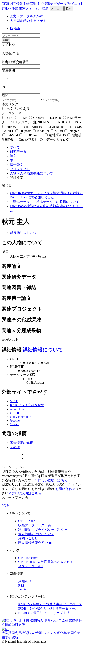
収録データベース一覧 (34, 525)
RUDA (62, 122)
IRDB (23, 117)
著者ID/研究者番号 (15, 62)
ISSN (5, 79)
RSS (21, 585)
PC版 (5, 505)
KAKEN (43, 131)
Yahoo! (14, 424)
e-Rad (59, 131)
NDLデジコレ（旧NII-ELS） (31, 122)
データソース (11, 113)
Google (15, 420)
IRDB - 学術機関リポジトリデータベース (48, 608)
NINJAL (12, 127)
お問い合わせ (65, 489)
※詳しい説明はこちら (51, 480)
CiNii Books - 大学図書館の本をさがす (46, 561)
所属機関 (8, 70)
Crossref (38, 117)
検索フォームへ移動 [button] (34, 8)
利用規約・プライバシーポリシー (43, 529)
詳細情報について (43, 349)
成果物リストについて (26, 232)
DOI (5, 87)
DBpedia (25, 131)
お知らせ (24, 581)
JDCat (77, 122)
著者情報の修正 (21, 442)
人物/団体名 (10, 53)
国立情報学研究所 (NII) (35, 542)
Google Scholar (20, 416)
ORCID (15, 413)
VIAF (14, 401)
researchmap (18, 409)
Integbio (73, 131)
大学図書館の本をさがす (28, 20)
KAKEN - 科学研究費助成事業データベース (50, 604)
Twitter (22, 589)
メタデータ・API (30, 566)
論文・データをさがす (26, 16)
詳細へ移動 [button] (10, 8)
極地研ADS (57, 135)
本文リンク (10, 104)
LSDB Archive (33, 135)
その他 (15, 447)
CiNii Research (28, 558)
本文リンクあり (18, 109)
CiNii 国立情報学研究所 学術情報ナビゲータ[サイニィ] (42, 3)
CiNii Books (56, 127)
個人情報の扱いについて (36, 534)
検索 (68, 8)
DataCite (55, 117)
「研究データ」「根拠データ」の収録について (44, 201)
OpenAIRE (26, 139)
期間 (5, 95)
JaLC (10, 117)
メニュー (56, 8)
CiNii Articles (33, 127)
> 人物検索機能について (35, 173)
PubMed (12, 135)
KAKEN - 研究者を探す (27, 405)
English (15, 28)
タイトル (8, 44)
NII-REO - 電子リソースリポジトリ (44, 613)
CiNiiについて (28, 521)
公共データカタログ (54, 139)
